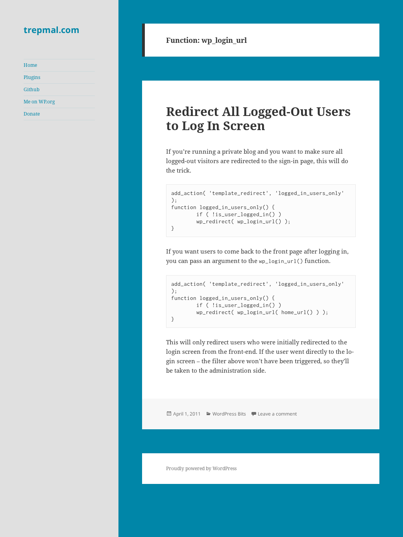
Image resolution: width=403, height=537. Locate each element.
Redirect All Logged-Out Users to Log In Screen (258, 118)
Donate (32, 113)
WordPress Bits (229, 413)
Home (30, 65)
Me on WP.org (39, 101)
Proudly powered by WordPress (201, 468)
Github (31, 89)
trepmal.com (51, 29)
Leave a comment (277, 413)
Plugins (32, 77)
